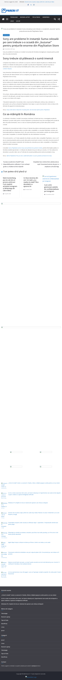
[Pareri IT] (3, 19)
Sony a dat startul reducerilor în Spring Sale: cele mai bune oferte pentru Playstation (28, 109)
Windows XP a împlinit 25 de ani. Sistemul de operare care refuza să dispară (22, 604)
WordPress (46, 17)
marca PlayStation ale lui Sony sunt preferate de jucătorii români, (25, 148)
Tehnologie (14, 17)
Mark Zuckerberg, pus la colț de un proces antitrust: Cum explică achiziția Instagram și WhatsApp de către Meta (10, 184)
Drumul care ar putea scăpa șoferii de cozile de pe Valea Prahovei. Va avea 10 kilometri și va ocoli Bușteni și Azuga (40, 2)
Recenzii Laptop (25, 17)
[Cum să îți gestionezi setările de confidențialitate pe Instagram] (52, 176)
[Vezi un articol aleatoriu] (59, 19)
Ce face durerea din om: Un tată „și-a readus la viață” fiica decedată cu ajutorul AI (30, 182)
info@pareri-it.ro (36, 666)
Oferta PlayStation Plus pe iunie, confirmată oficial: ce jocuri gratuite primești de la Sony (29, 155)
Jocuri (18, 21)
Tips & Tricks (36, 17)
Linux (12, 21)
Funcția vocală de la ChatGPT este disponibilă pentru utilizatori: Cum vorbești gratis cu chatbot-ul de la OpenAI (16, 164)
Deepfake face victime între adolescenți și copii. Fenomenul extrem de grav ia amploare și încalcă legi (46, 164)
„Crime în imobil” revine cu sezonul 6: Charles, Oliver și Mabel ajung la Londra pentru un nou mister (28, 595)
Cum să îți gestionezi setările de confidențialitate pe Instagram (51, 188)
